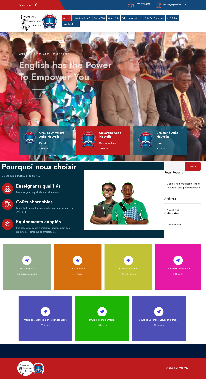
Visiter (42, 148)
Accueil (66, 18)
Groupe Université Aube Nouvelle (52, 135)
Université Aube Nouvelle (110, 135)
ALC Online (172, 18)
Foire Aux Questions (154, 18)
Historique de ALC (82, 18)
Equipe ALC (99, 18)
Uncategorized (174, 224)
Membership (69, 24)
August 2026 (173, 210)
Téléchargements (130, 18)
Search (192, 166)
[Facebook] (36, 5)
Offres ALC (113, 18)
